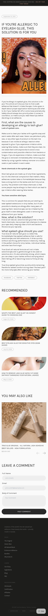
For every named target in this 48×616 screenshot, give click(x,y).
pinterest (31, 277)
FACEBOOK (7, 277)
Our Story (7, 567)
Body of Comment (9, 493)
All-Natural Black (9, 547)
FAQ (5, 576)
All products (8, 557)
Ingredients (8, 570)
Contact (7, 595)
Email (4, 483)
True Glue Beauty (9, 9)
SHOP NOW (40, 9)
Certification (8, 589)
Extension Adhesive (10, 550)
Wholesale (7, 586)
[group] (24, 425)
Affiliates (7, 592)
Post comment (24, 511)
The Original (8, 541)
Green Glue (7, 544)
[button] (38, 453)
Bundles (7, 553)
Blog (5, 573)
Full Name (6, 473)
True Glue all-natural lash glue (14, 234)
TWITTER (19, 277)
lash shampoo (32, 222)
